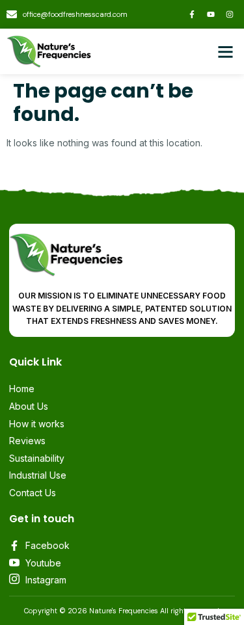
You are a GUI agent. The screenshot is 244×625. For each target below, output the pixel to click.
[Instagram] (229, 14)
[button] (225, 51)
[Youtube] (211, 14)
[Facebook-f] (192, 14)
